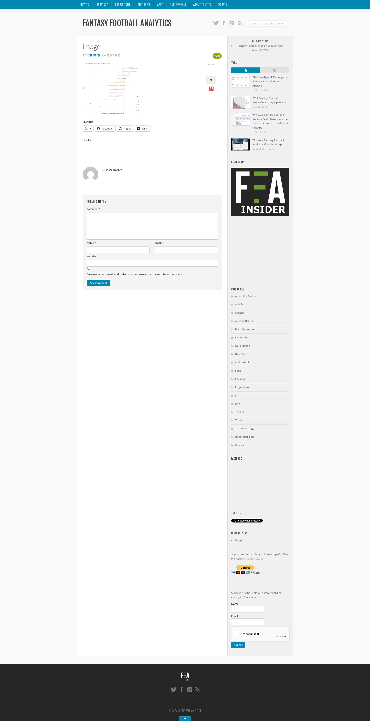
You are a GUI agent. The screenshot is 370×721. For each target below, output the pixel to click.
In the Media (243, 362)
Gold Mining (242, 345)
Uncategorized (244, 436)
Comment (93, 209)
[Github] (231, 23)
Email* (235, 616)
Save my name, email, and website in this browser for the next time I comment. (135, 274)
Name (91, 243)
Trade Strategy (244, 428)
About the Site (202, 4)
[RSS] (239, 23)
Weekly (239, 445)
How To (84, 4)
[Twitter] (216, 23)
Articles (240, 304)
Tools (238, 420)
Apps (160, 4)
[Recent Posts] (274, 70)
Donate (222, 4)
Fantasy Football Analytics (127, 23)
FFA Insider (242, 337)
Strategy (102, 4)
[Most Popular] (245, 70)
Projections (122, 4)
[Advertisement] (263, 252)
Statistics (143, 4)
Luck (238, 370)
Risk (237, 403)
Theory (239, 412)
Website (92, 256)
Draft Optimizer (244, 329)
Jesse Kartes (93, 55)
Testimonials (178, 4)
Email (159, 243)
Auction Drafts (244, 321)
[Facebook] (223, 23)
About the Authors (246, 296)
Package (240, 379)
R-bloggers (238, 540)
